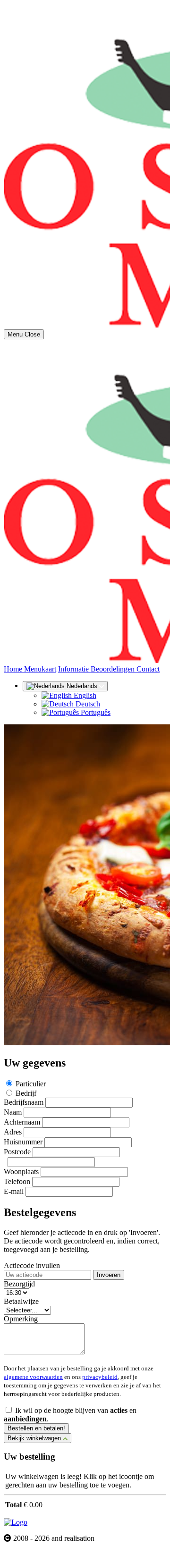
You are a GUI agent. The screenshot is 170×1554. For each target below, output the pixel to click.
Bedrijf (26, 1093)
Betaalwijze (21, 1301)
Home (14, 669)
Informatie (74, 669)
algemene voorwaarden (33, 1376)
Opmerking (21, 1319)
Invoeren (108, 1274)
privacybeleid (100, 1376)
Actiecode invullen (32, 1265)
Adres (13, 1132)
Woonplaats (21, 1172)
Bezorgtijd (19, 1284)
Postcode (17, 1152)
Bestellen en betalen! (36, 1428)
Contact (148, 669)
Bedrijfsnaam (23, 1102)
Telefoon (17, 1181)
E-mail (14, 1191)
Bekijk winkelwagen (35, 1438)
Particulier (31, 1084)
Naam (13, 1112)
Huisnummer (23, 1142)
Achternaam (22, 1122)
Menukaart (40, 669)
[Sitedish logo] (15, 1522)
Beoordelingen (113, 669)
